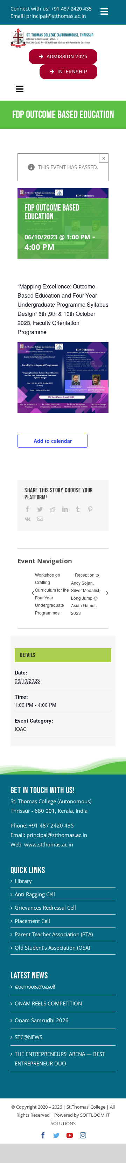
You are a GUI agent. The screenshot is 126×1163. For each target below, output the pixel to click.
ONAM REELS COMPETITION (48, 1003)
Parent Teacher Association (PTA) (54, 934)
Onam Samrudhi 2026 (42, 1020)
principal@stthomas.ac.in (57, 834)
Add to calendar (53, 440)
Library (23, 880)
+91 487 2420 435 (51, 825)
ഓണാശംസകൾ (35, 986)
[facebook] (43, 1135)
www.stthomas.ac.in (48, 844)
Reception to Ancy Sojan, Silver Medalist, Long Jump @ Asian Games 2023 (85, 594)
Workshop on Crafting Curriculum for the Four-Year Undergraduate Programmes (52, 594)
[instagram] (83, 1135)
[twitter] (56, 1135)
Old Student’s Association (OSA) (52, 947)
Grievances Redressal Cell (45, 907)
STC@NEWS (28, 1037)
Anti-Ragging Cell (35, 894)
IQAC (21, 728)
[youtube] (69, 1135)
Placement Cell (32, 920)
